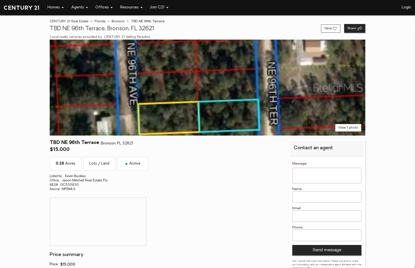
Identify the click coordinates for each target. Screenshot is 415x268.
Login (406, 7)
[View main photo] (207, 88)
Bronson (118, 21)
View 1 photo (348, 128)
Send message (326, 250)
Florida (100, 21)
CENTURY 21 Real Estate (69, 21)
